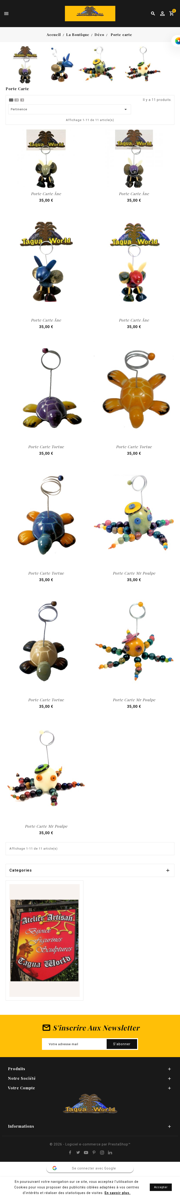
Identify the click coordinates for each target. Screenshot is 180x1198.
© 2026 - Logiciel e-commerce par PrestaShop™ (90, 1144)
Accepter (161, 1187)
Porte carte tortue (46, 446)
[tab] (11, 100)
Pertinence (70, 109)
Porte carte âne (46, 193)
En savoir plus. (118, 1193)
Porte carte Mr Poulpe (134, 573)
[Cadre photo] (44, 940)
